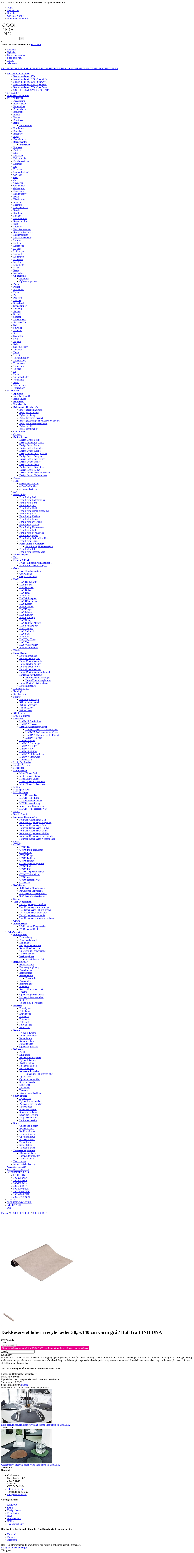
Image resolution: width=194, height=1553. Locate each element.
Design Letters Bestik (29, 440)
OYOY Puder (26, 866)
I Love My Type (21, 688)
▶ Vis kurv (36, 44)
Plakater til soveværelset (30, 1104)
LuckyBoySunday (22, 762)
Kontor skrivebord (28, 1035)
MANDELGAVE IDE (18, 95)
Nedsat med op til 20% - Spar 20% (30, 79)
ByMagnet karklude (28, 412)
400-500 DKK (20, 1186)
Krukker (17, 226)
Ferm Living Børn (28, 502)
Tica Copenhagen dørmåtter (32, 904)
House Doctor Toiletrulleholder (34, 683)
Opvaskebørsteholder (29, 1079)
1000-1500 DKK (21, 1191)
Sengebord (18, 303)
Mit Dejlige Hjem (21, 789)
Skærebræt (24, 1085)
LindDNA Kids (26, 748)
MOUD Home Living (29, 803)
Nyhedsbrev (13, 10)
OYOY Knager (26, 855)
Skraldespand (19, 319)
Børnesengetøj (26, 983)
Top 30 (10, 60)
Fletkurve (23, 278)
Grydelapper (19, 183)
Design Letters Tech (29, 464)
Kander (16, 210)
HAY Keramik (26, 606)
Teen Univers (19, 1161)
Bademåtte (18, 112)
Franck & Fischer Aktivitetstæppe (35, 562)
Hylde (16, 196)
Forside (4, 1213)
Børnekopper (25, 970)
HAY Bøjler (25, 590)
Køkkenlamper (26, 1068)
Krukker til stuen (27, 1131)
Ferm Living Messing (29, 524)
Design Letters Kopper (30, 450)
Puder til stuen (26, 1142)
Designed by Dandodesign (14, 1547)
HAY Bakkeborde (28, 582)
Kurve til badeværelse (29, 948)
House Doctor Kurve (29, 666)
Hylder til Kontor (27, 1033)
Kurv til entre (25, 1024)
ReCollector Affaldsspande (32, 888)
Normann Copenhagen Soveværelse (36, 836)
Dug (15, 153)
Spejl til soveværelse (29, 1117)
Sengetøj (17, 308)
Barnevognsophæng (29, 967)
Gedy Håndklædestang (30, 571)
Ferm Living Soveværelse (31, 532)
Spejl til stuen (25, 1145)
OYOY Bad (25, 847)
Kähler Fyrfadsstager (29, 699)
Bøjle (15, 136)
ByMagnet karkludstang (30, 409)
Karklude (17, 213)
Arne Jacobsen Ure (22, 396)
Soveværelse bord (28, 1109)
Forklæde (17, 169)
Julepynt (17, 202)
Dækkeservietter (21, 161)
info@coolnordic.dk (17, 1494)
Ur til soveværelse (28, 1120)
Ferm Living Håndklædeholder (34, 511)
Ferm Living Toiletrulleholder (33, 538)
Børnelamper (19, 139)
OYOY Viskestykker (29, 874)
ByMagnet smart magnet (31, 418)
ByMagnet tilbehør (28, 429)
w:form (16, 921)
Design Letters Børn (29, 445)
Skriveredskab (20, 322)
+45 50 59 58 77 (15, 1489)
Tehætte (17, 355)
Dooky (16, 478)
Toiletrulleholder (27, 953)
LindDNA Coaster (28, 724)
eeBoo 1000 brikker (28, 483)
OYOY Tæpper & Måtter (31, 871)
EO (15, 491)
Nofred (16, 811)
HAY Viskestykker (28, 644)
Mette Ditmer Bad (28, 773)
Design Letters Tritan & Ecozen (34, 472)
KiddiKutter (19, 713)
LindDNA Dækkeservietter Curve (41, 732)
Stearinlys (18, 336)
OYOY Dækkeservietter (31, 849)
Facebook (12, 1534)
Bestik (22, 1052)
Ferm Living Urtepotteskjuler (39, 546)
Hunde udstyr (19, 194)
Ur (14, 371)
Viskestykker (19, 385)
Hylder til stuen (26, 1128)
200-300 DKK (20, 1180)
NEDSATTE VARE (11, 68)
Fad (15, 166)
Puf (15, 295)
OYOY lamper (26, 860)
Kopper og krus (20, 221)
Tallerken (17, 349)
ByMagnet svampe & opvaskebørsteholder (39, 420)
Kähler (10, 1521)
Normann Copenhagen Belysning (35, 822)
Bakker (16, 114)
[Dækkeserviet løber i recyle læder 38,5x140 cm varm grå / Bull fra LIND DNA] (42, 1307)
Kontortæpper (26, 1044)
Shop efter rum (14, 57)
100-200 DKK (20, 1177)
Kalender (17, 204)
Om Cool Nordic (15, 16)
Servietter (17, 314)
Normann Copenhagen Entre (33, 825)
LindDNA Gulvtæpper (30, 743)
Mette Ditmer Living (29, 778)
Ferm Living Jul (27, 549)
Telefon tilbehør (20, 358)
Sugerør (17, 341)
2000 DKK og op (21, 1197)
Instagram (12, 1539)
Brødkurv (18, 133)
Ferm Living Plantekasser (31, 527)
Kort (15, 224)
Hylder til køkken (27, 1060)
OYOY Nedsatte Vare (29, 880)
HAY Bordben (26, 587)
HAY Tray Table (27, 639)
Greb (15, 180)
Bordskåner (18, 131)
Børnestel (17, 147)
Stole (15, 338)
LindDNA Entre (27, 740)
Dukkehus (18, 155)
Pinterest (11, 1537)
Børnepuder (25, 981)
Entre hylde (24, 1008)
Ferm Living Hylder (29, 508)
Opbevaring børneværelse (31, 994)
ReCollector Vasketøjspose (32, 896)
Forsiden (11, 49)
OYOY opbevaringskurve (31, 863)
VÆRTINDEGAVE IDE (19, 1202)
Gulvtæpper (19, 188)
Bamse (16, 117)
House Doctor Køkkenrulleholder (35, 672)
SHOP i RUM (47, 68)
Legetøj (17, 248)
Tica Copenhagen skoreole (32, 915)
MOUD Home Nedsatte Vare (33, 808)
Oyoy (10, 1507)
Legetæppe (18, 245)
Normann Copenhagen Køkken (34, 828)
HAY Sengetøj (26, 628)
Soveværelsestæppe (28, 1115)
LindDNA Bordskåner (30, 721)
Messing (17, 262)
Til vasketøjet (19, 360)
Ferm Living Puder (28, 530)
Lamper (17, 240)
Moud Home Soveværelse (31, 806)
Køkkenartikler (20, 235)
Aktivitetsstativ (26, 964)
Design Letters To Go (29, 470)
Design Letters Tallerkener (32, 459)
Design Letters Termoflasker (33, 467)
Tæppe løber (19, 366)
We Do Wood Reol (28, 929)
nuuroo (16, 841)
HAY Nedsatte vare (28, 647)
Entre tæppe (25, 1013)
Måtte (16, 267)
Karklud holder (26, 1063)
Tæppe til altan (26, 1158)
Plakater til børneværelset (31, 997)
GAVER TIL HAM (16, 1167)
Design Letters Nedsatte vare (33, 475)
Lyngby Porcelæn (21, 765)
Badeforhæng (19, 109)
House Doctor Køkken (30, 669)
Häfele (16, 650)
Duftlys (16, 150)
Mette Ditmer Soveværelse (32, 781)
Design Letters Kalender (31, 448)
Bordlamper (19, 128)
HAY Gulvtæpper (28, 598)
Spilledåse (24, 1000)
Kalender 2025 (20, 207)
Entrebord (24, 1016)
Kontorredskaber (27, 1041)
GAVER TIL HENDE (18, 1169)
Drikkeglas (24, 1054)
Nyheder (11, 52)
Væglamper (19, 388)
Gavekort (17, 174)
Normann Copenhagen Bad (32, 819)
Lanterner (18, 243)
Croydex (17, 434)
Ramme (17, 300)
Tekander (23, 1090)
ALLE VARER (14, 1205)
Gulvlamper (19, 185)
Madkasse (18, 259)
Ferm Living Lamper (29, 519)
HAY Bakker (25, 584)
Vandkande (18, 379)
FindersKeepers (20, 554)
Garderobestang (20, 172)
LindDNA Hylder (28, 746)
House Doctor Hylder (29, 658)
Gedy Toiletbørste (28, 576)
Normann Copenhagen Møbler (34, 833)
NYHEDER (73, 68)
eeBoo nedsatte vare (29, 489)
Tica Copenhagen (15, 1524)
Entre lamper (25, 1011)
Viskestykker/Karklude (30, 1093)
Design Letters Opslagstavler (33, 453)
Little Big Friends (21, 716)
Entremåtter (24, 1019)
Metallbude (18, 767)
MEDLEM (84, 68)
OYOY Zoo (25, 877)
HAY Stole (24, 636)
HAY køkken (25, 612)
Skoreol (17, 317)
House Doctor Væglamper (38, 680)
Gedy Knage (25, 573)
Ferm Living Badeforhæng (32, 500)
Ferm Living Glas (27, 505)
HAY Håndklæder (28, 601)
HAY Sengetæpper (28, 625)
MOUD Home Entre (29, 798)
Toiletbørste (19, 363)
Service (16, 311)
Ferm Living (13, 1513)
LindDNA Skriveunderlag (31, 754)
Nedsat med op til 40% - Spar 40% (30, 84)
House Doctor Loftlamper (37, 677)
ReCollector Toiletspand (31, 890)
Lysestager (18, 254)
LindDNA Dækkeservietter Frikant (42, 735)
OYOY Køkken (27, 858)
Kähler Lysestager (28, 705)
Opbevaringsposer (28, 281)
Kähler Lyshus (26, 707)
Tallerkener (24, 1087)
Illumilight (18, 691)
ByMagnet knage (27, 415)
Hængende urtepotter (29, 1156)
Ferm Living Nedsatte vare (32, 552)
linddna (24, 1385)
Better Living (19, 399)
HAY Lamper (26, 614)
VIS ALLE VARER (30, 68)
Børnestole (24, 144)
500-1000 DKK (21, 1188)
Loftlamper (18, 251)
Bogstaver (18, 120)
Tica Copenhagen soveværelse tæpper (37, 918)
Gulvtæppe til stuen (28, 1126)
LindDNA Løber (33, 737)
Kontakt (11, 13)
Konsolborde (25, 125)
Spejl (15, 333)
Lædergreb (18, 256)
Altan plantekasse (27, 1153)
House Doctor (14, 1518)
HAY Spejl (24, 634)
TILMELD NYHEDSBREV (104, 68)
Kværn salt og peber (23, 232)
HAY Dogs (24, 593)
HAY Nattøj (25, 620)
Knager (16, 215)
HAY (10, 1515)
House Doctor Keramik (30, 661)
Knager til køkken (28, 1065)
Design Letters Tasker (29, 461)
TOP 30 (11, 1199)
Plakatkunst (18, 289)
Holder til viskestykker (30, 1057)
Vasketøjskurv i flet (34, 959)
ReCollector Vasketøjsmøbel (33, 893)
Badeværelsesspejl (28, 940)
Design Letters (14, 1510)
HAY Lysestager (27, 617)
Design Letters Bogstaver (31, 442)
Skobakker (24, 1027)
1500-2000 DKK (21, 1194)
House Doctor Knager (30, 664)
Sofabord (17, 330)
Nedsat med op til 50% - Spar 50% (30, 87)
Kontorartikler (20, 218)
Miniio (16, 787)
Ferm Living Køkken (29, 516)
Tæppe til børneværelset (30, 1003)
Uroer (16, 374)
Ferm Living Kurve (28, 513)
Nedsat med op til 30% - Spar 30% (30, 81)
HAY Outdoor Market (30, 623)
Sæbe (16, 344)
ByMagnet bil (26, 426)
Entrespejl (24, 1022)
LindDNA (12, 1505)
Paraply (17, 284)
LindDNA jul (25, 759)
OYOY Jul (24, 882)
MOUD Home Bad (28, 795)
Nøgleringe (18, 273)
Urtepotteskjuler (21, 377)
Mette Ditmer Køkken (29, 776)
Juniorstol (24, 986)
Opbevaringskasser (28, 1046)
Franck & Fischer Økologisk (33, 565)
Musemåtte (18, 265)
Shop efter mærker (16, 55)
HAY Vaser (24, 642)
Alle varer (12, 63)
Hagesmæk (18, 191)
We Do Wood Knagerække (32, 926)
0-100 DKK (19, 1175)
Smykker (17, 327)
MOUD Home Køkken (30, 800)
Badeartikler (19, 106)
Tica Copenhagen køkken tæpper (35, 910)
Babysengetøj (19, 103)
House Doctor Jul (27, 685)
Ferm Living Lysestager (30, 522)
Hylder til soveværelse (30, 1101)
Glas (15, 177)
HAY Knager (25, 609)
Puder (16, 292)
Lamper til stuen (27, 1134)
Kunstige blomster (22, 229)
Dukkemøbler (20, 158)
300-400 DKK (20, 1183)
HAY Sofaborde (27, 631)
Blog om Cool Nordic (17, 18)
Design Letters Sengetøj (30, 456)
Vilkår (10, 7)
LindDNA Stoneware (29, 757)
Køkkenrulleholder (22, 237)
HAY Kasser (25, 603)
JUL (9, 1208)
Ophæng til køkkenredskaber (39, 1074)
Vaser (16, 382)
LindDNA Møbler (28, 751)
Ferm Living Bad (27, 497)
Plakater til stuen (27, 1139)
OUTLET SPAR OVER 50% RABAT (32, 90)
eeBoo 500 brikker (28, 486)
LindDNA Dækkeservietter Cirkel (41, 729)
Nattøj (16, 270)
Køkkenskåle (25, 1076)
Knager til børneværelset (31, 989)
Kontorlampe (25, 1038)
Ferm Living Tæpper (29, 541)
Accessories (19, 101)
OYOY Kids (25, 852)
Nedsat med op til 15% (24, 76)
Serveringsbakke (27, 1082)
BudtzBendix (19, 404)
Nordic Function (21, 814)
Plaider (16, 286)
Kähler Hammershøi (29, 702)
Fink (15, 557)
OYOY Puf (24, 869)
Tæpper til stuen (27, 1147)
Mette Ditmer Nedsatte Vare (32, 784)
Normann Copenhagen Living (33, 830)
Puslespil (17, 297)
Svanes (16, 899)
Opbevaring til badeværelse (32, 951)
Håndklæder (19, 199)
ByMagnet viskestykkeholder (33, 423)
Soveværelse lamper (29, 1112)
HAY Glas (24, 595)
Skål (15, 325)
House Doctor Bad (28, 655)
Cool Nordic (19, 431)
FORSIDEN (60, 68)
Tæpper (17, 368)
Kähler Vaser (25, 710)
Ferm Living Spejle (28, 535)
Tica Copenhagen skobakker (33, 912)
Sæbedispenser (20, 347)
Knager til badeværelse (30, 945)
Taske (16, 352)
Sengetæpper (25, 1106)
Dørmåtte (17, 163)
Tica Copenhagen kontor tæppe (34, 907)
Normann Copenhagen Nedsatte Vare (37, 839)
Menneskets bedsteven (24, 1164)
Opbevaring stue (27, 1136)
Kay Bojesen (19, 694)
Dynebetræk (25, 1098)
